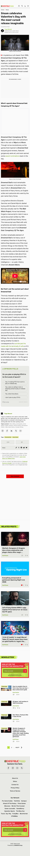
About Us (15, 778)
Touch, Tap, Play (6, 813)
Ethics (15, 781)
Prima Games (22, 803)
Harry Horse (15, 437)
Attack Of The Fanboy (9, 803)
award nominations (12, 156)
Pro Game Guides (7, 801)
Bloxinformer (24, 813)
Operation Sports (9, 811)
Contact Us (15, 784)
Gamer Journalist (10, 808)
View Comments (15, 476)
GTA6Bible (14, 816)
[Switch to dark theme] (25, 6)
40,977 (17, 747)
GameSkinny (20, 808)
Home (2, 9)
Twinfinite (17, 801)
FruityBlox (15, 813)
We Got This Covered (18, 806)
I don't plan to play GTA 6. (12, 397)
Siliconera (7, 806)
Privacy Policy (19, 675)
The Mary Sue (20, 811)
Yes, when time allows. (11, 394)
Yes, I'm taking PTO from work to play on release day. (14, 382)
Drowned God (8, 437)
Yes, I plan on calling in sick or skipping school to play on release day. (15, 388)
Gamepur (24, 801)
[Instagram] (2, 430)
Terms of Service (11, 675)
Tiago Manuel (8, 29)
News (7, 9)
